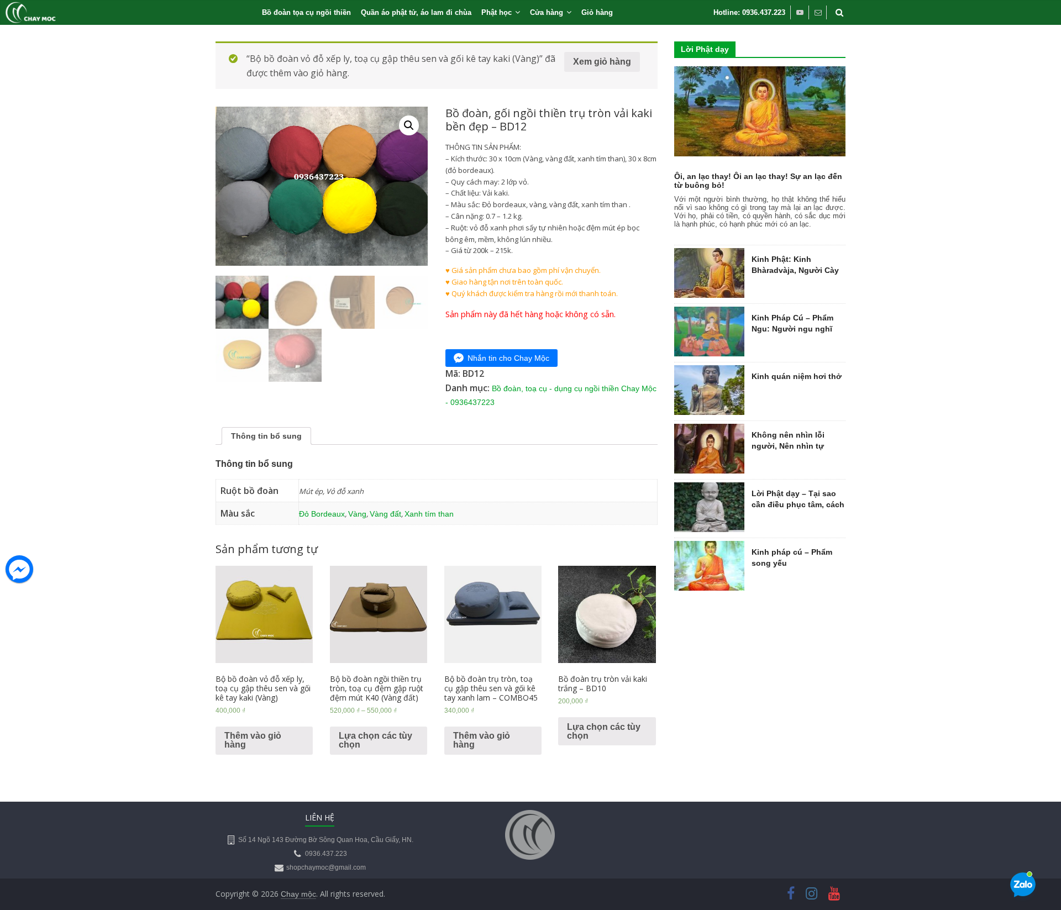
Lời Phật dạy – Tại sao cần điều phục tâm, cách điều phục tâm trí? (798, 504)
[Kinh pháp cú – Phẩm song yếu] (709, 547)
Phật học (496, 12)
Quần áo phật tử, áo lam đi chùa (416, 12)
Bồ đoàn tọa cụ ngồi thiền (306, 12)
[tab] (266, 436)
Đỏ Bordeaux (322, 513)
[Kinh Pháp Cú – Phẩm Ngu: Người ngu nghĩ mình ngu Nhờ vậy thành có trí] (709, 312)
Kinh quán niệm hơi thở (797, 376)
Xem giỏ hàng (602, 61)
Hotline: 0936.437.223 (749, 12)
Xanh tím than (429, 513)
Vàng (357, 513)
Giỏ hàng (597, 12)
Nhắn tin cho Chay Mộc (508, 358)
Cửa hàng (546, 12)
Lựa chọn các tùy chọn (375, 740)
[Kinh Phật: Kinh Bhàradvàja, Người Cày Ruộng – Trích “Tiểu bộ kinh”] (709, 254)
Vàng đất (385, 513)
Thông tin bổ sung (266, 436)
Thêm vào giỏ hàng (252, 740)
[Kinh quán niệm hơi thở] (709, 371)
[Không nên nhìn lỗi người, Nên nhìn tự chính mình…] (709, 429)
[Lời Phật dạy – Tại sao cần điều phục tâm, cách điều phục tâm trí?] (709, 488)
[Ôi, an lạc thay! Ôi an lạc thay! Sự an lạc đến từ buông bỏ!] (759, 72)
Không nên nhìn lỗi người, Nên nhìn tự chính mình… (788, 445)
